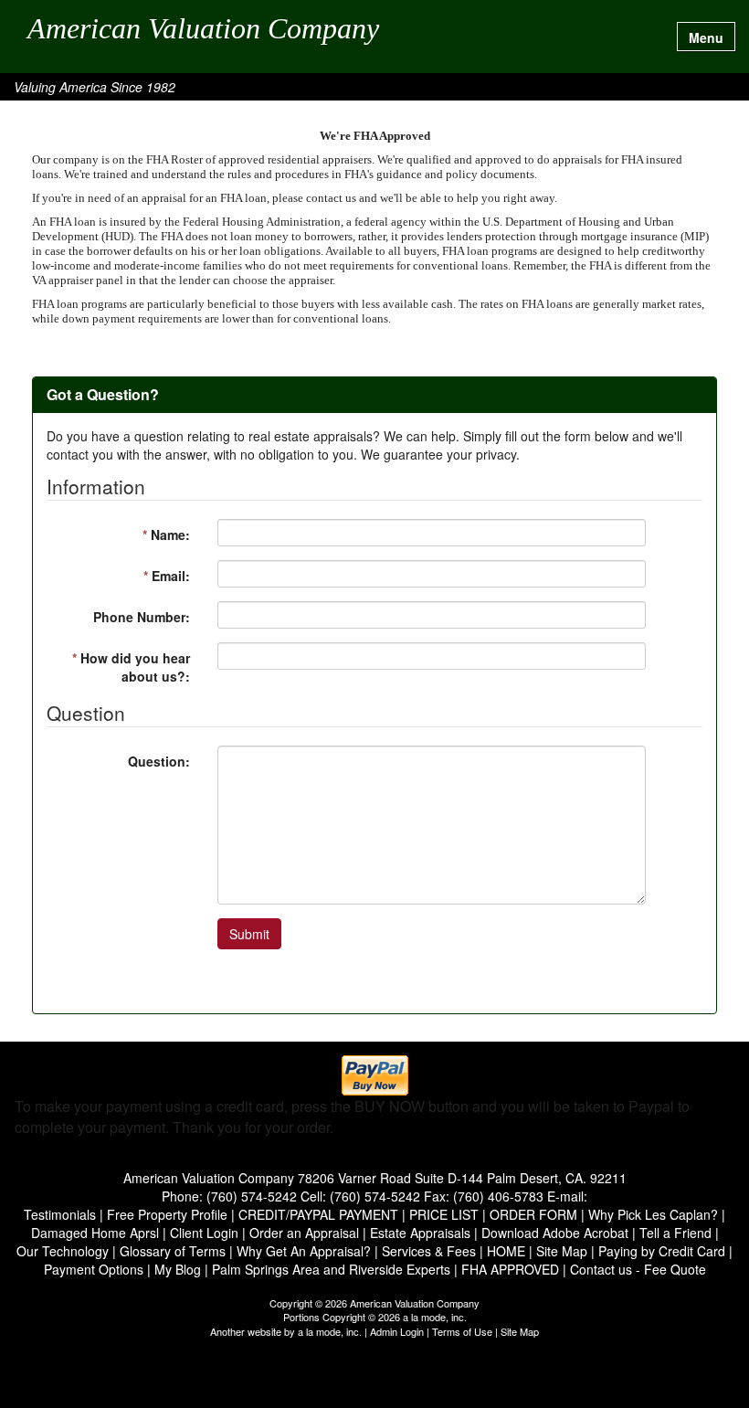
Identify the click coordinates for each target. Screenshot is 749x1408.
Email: (166, 575)
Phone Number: (141, 617)
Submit (249, 934)
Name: (166, 534)
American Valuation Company (203, 29)
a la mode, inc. (330, 1331)
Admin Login (397, 1331)
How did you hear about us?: (131, 667)
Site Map (520, 1331)
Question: (159, 761)
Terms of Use (462, 1331)
